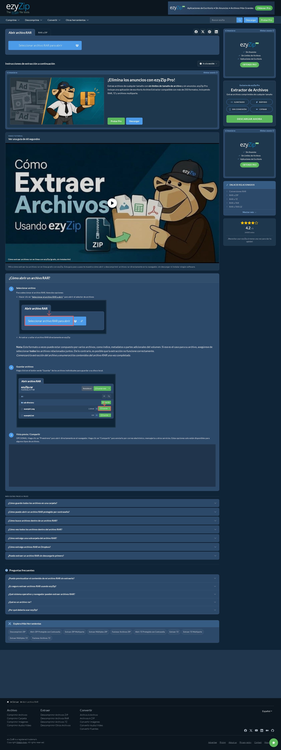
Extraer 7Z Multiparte (192, 632)
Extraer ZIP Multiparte (74, 632)
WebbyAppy (21, 742)
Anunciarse (13, 72)
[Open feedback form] (273, 742)
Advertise (212, 742)
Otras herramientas (76, 20)
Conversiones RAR (237, 191)
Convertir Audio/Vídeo (91, 725)
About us (233, 742)
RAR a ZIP (233, 195)
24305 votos (249, 232)
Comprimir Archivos (17, 714)
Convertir (52, 20)
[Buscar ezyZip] (240, 20)
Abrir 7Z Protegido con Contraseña (150, 632)
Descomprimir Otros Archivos (56, 725)
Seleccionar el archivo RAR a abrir (47, 297)
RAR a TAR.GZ (235, 207)
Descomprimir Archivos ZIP (54, 714)
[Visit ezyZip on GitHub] (272, 730)
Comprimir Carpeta (17, 718)
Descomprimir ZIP (17, 632)
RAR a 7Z (233, 199)
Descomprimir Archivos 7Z (54, 721)
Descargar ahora (249, 118)
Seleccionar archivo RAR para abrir (40, 45)
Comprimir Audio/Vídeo (19, 725)
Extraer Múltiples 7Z (19, 638)
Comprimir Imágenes (17, 721)
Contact (258, 742)
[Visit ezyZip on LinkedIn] (261, 730)
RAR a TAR (234, 203)
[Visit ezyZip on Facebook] (245, 730)
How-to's (268, 742)
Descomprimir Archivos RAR (55, 718)
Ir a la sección (208, 63)
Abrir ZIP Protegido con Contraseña (45, 632)
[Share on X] (203, 31)
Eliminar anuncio (209, 72)
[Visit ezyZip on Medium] (267, 730)
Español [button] (265, 711)
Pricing (223, 742)
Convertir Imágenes (90, 721)
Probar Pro (266, 20)
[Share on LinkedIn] (216, 31)
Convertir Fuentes (89, 728)
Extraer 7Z (174, 632)
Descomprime (32, 20)
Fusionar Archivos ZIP (121, 632)
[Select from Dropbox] (77, 45)
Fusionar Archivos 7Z (41, 638)
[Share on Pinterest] (210, 31)
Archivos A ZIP (87, 718)
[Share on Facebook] (196, 31)
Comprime (11, 20)
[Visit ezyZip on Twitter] (251, 730)
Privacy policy (245, 742)
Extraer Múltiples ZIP (98, 632)
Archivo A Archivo (89, 714)
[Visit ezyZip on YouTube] (256, 730)
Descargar (251, 20)
